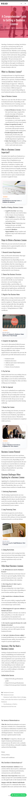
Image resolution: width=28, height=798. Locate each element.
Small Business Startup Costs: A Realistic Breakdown (12, 201)
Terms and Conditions (7, 757)
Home (3, 752)
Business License (9, 692)
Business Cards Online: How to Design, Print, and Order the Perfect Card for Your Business (13, 699)
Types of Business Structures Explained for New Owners (11, 445)
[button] (21, 3)
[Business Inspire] (4, 3)
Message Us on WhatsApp (19, 794)
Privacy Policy (5, 755)
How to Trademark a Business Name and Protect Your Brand (13, 335)
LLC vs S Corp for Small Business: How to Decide (14, 543)
